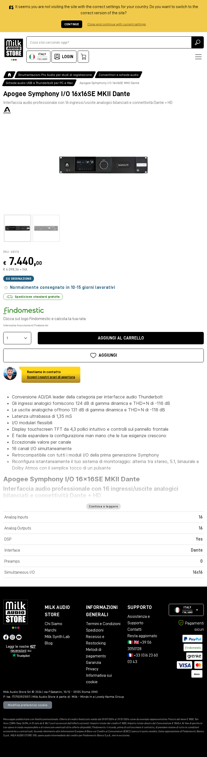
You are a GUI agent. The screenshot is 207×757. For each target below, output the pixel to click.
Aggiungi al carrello (121, 338)
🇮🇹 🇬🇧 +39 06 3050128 (139, 645)
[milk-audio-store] (13, 49)
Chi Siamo (53, 624)
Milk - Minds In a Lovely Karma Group (98, 696)
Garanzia (93, 662)
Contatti (134, 629)
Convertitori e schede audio (119, 74)
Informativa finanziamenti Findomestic (26, 325)
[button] (186, 610)
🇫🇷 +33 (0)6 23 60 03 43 (142, 658)
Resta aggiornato (142, 636)
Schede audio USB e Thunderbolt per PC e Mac (39, 83)
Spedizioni (95, 630)
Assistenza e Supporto (138, 619)
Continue (71, 24)
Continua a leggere (103, 506)
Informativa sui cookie (99, 678)
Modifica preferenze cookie (27, 705)
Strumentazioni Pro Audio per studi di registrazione (55, 74)
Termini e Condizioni (103, 624)
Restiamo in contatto (51, 374)
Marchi (50, 630)
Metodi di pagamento (96, 652)
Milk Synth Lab (57, 637)
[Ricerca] (197, 42)
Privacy (92, 669)
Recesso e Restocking (96, 640)
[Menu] (198, 56)
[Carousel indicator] (17, 228)
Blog (49, 643)
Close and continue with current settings (116, 24)
